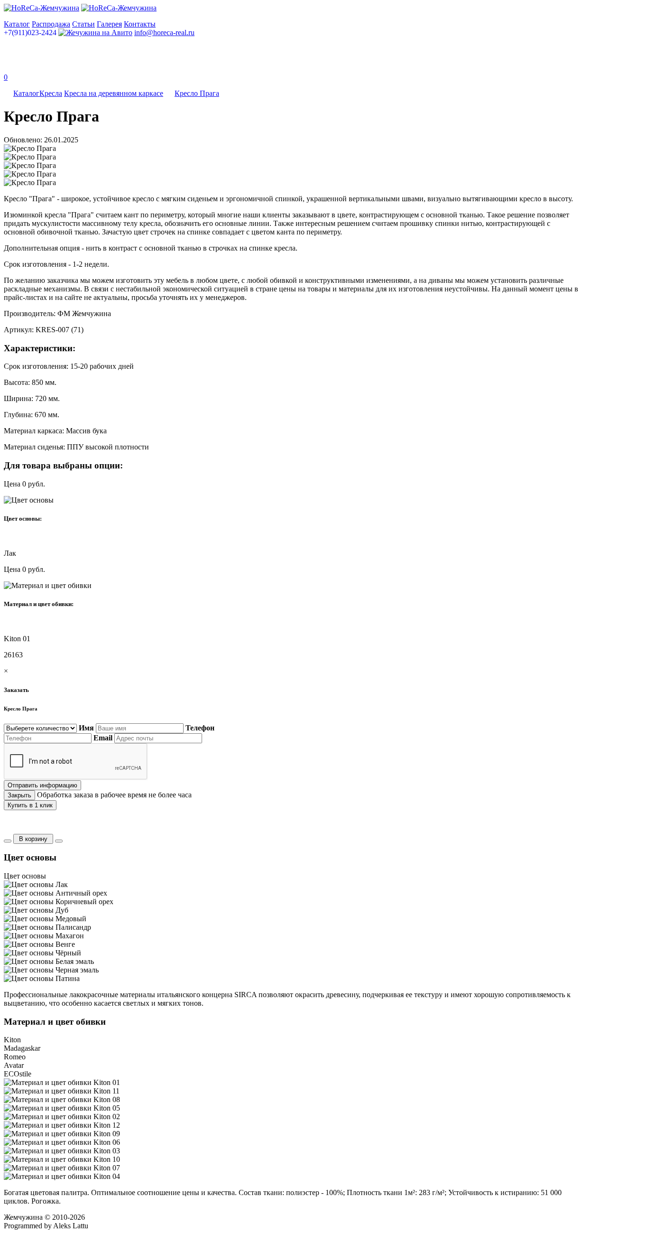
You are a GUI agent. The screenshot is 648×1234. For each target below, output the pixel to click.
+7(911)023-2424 (30, 32)
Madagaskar (22, 1048)
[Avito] (95, 32)
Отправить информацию (42, 785)
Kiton (12, 1040)
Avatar (14, 1065)
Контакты (140, 24)
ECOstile (17, 1074)
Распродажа (51, 24)
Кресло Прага (197, 93)
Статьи (83, 24)
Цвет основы (25, 876)
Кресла (50, 93)
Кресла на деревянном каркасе (113, 93)
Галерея (109, 24)
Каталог (17, 24)
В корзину (33, 838)
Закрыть (19, 795)
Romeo (15, 1057)
